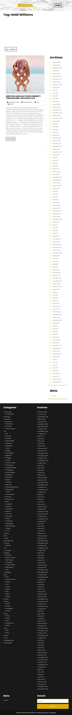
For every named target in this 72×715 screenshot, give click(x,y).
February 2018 (57, 138)
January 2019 (56, 107)
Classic (8, 448)
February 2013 (57, 306)
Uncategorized (9, 640)
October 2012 (56, 317)
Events (8, 618)
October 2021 (56, 65)
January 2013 (56, 309)
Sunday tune (10, 623)
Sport (7, 591)
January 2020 (56, 73)
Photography (10, 489)
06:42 (10, 104)
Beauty (7, 533)
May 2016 (55, 197)
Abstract (8, 436)
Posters (8, 606)
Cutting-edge (10, 453)
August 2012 (56, 323)
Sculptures (9, 504)
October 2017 (56, 149)
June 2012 (55, 328)
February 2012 (57, 340)
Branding (8, 555)
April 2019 (55, 99)
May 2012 (55, 331)
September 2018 (57, 118)
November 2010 (57, 382)
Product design (10, 565)
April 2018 (55, 132)
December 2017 (57, 143)
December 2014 (57, 244)
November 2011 (57, 348)
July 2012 (55, 326)
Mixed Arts (9, 477)
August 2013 (56, 289)
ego (36, 102)
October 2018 (56, 115)
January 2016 (56, 208)
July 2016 (55, 191)
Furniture (8, 426)
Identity (7, 553)
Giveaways (8, 550)
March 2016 (56, 202)
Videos (8, 625)
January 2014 (56, 275)
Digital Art (9, 455)
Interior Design (10, 428)
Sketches (8, 506)
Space (6, 635)
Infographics (10, 470)
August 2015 (56, 222)
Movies (7, 601)
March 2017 (56, 169)
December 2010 (57, 379)
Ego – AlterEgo (11, 49)
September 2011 (57, 354)
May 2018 (55, 129)
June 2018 (55, 127)
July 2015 (55, 225)
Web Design (8, 643)
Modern (8, 479)
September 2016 (57, 185)
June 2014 (55, 261)
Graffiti (8, 460)
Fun (6, 548)
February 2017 (57, 171)
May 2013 (55, 298)
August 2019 (56, 87)
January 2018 (56, 141)
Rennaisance (10, 499)
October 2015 (56, 216)
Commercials (10, 414)
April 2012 (55, 334)
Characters (9, 445)
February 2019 (57, 104)
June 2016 (55, 194)
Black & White (10, 441)
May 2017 (55, 163)
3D (6, 433)
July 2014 (55, 258)
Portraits (8, 497)
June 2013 (55, 295)
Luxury (8, 586)
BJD (6, 536)
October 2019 (56, 82)
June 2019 (55, 93)
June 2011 (55, 362)
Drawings (9, 458)
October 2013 (56, 284)
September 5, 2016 (13, 102)
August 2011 (56, 357)
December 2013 (57, 278)
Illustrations (9, 465)
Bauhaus (8, 438)
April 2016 (55, 199)
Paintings (9, 482)
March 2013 (56, 303)
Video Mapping (10, 526)
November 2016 (57, 180)
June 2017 (55, 160)
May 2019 (55, 96)
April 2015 (55, 233)
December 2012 (57, 312)
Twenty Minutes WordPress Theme (28, 713)
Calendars (9, 443)
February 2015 (57, 239)
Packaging (9, 562)
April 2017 (55, 166)
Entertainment (9, 541)
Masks (7, 599)
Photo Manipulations (12, 487)
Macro (9, 491)
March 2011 (56, 371)
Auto (7, 577)
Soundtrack (9, 608)
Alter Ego (7, 417)
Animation (8, 419)
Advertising (8, 412)
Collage (8, 450)
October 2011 (56, 351)
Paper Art (9, 484)
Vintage (8, 528)
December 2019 (57, 76)
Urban (8, 594)
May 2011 (55, 365)
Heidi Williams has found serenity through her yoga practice (23, 97)
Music (6, 613)
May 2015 (55, 230)
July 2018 (55, 124)
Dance (8, 616)
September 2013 (57, 286)
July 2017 (55, 157)
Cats (7, 630)
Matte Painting (10, 472)
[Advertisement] (36, 33)
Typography (9, 523)
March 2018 (56, 135)
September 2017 (57, 152)
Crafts (6, 538)
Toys (6, 638)
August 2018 (56, 121)
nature (8, 589)
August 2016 (56, 188)
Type (7, 569)
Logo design (9, 560)
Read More (10, 139)
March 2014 (56, 270)
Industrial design (11, 467)
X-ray (7, 531)
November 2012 (57, 314)
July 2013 (55, 292)
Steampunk (9, 509)
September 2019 (57, 85)
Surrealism (9, 516)
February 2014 (57, 272)
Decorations (9, 424)
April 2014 (55, 267)
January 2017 (56, 174)
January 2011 (56, 376)
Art (5, 431)
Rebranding (9, 567)
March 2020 (56, 71)
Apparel (8, 545)
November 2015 (57, 213)
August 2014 (56, 256)
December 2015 (57, 211)
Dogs (7, 633)
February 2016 (57, 205)
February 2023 (57, 62)
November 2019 (57, 79)
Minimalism (9, 475)
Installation (8, 572)
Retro (7, 501)
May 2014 (55, 264)
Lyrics (7, 620)
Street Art (9, 514)
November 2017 (57, 146)
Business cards (10, 557)
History (8, 582)
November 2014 (57, 247)
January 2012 (56, 342)
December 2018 (57, 110)
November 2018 (57, 113)
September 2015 (57, 219)
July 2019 (55, 90)
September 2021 (57, 68)
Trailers (8, 611)
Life (6, 575)
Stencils (8, 511)
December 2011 (57, 345)
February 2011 (57, 373)
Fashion (7, 543)
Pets (6, 628)
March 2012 (56, 337)
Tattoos (8, 518)
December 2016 (57, 177)
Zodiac (8, 596)
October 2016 (56, 183)
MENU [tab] (57, 5)
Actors (8, 603)
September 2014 (57, 253)
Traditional (9, 521)
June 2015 (55, 228)
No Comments (26, 102)
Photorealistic (10, 494)
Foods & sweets (10, 579)
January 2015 (56, 242)
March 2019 (56, 101)
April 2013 (55, 300)
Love (7, 584)
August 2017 (56, 155)
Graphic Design (10, 462)
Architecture (8, 421)
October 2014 (56, 250)
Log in (54, 395)
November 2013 (57, 281)
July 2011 (55, 359)
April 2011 (55, 368)
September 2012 (57, 320)
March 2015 (56, 236)
